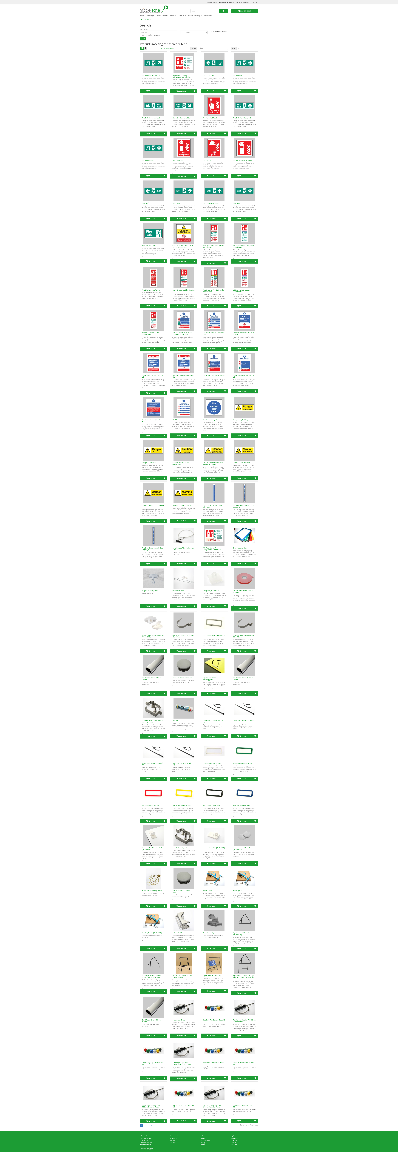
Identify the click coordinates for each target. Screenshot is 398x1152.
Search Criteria (144, 29)
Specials (203, 1144)
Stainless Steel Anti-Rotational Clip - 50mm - (183, 636)
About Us (173, 16)
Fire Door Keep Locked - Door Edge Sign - (153, 549)
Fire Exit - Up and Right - (151, 75)
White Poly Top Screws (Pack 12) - (213, 1063)
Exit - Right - (176, 203)
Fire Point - (207, 160)
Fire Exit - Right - (239, 75)
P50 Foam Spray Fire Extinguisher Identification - (212, 549)
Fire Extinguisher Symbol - (242, 160)
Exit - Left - (146, 203)
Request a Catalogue (195, 16)
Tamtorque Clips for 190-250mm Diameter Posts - (212, 1106)
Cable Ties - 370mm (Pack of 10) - (182, 764)
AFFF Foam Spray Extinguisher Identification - (213, 246)
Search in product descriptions (151, 35)
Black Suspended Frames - (212, 805)
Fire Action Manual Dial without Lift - (213, 333)
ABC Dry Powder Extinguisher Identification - (243, 246)
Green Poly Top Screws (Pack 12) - (152, 1063)
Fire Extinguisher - (178, 160)
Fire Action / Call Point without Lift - (152, 376)
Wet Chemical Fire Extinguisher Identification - (214, 291)
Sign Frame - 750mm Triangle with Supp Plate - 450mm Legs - (244, 977)
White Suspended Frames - (212, 763)
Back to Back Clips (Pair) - (181, 848)
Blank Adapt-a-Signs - (240, 548)
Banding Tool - (208, 890)
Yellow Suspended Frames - (182, 805)
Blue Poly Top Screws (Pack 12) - (214, 1021)
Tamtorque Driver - (179, 1020)
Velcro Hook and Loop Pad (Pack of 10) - (242, 849)
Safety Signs (151, 16)
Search (147, 19)
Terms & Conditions (146, 1142)
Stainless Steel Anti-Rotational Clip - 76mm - (243, 636)
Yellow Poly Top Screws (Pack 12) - (183, 1106)
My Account (234, 1138)
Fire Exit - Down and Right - (182, 118)
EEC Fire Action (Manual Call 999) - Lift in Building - (182, 333)
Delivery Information (146, 1138)
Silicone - (175, 720)
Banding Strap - (238, 890)
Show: (233, 48)
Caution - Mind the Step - (242, 463)
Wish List (233, 1142)
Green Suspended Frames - (243, 763)
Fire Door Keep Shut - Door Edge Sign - (212, 506)
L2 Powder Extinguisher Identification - (241, 291)
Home (142, 16)
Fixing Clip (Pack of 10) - (211, 591)
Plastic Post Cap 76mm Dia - (182, 678)
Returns (172, 1140)
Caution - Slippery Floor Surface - (153, 506)
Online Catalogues (145, 1144)
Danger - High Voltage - (241, 420)
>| (152, 1126)
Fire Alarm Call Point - (210, 118)
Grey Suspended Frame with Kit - (214, 636)
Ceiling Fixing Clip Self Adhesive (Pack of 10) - (153, 636)
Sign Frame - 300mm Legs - (213, 975)
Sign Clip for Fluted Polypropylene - (209, 679)
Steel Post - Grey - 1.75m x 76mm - (243, 679)
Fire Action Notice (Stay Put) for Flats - (153, 421)
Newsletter (234, 1144)
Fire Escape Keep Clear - (211, 420)
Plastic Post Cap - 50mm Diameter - (181, 891)
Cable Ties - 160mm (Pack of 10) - (213, 721)
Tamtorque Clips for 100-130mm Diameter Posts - (181, 1063)
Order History (235, 1140)
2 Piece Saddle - (178, 933)
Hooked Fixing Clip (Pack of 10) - (214, 849)
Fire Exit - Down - (148, 160)
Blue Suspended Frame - (242, 805)
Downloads (208, 16)
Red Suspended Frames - (151, 805)
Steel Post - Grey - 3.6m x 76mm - (151, 679)
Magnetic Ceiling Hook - (150, 591)
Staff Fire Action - (178, 420)
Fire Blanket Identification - (151, 290)
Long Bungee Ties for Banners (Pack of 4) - (183, 549)
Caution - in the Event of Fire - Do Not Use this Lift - (183, 246)
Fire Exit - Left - (208, 75)
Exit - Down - (237, 203)
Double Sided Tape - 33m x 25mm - (243, 591)
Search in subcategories (220, 31)
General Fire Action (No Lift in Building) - (243, 333)
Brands (203, 1138)
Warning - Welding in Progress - (183, 505)
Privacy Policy (144, 1140)
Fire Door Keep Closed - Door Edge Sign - (243, 506)
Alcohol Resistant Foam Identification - (150, 333)
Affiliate (203, 1142)
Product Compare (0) (167, 48)
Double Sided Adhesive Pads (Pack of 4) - (152, 849)
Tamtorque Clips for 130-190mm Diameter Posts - (151, 1106)
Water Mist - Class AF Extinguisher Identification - (182, 76)
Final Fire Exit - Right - (150, 245)
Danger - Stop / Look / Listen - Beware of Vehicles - (213, 463)
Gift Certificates (205, 1140)
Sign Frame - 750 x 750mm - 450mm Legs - (182, 976)
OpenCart (150, 1148)
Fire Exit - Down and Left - (151, 118)
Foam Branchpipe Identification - (183, 291)
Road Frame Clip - (209, 933)
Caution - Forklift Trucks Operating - (180, 463)
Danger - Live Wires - (149, 463)
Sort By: (194, 48)
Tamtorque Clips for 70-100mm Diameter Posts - (244, 1021)
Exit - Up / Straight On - (211, 203)
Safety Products (162, 16)
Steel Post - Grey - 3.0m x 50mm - (151, 1021)
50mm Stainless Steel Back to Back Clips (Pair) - (152, 721)
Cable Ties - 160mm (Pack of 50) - (243, 721)
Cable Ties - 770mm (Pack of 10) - (152, 764)
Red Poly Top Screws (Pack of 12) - (244, 1063)
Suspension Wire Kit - (180, 591)
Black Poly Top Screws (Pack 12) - (243, 1106)
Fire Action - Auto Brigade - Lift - (214, 376)
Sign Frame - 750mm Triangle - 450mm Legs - (244, 934)
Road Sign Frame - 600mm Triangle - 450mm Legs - (151, 976)
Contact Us (182, 16)
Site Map (172, 1142)
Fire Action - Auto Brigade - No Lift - (244, 376)
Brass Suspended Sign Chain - (152, 890)
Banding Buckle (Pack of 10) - (152, 933)
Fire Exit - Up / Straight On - (243, 118)
